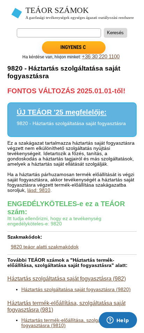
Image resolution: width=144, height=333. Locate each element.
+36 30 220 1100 (101, 56)
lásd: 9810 (38, 190)
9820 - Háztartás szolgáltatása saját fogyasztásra (71, 123)
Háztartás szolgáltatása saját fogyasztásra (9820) (76, 289)
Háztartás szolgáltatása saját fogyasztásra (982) (66, 278)
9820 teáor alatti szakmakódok (45, 246)
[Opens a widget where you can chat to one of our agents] (118, 321)
